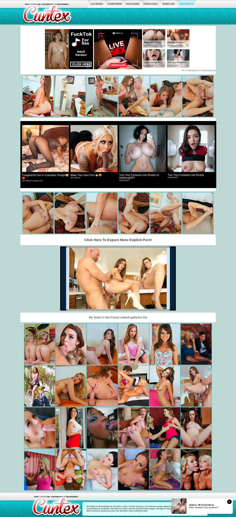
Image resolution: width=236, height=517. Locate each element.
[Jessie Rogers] (196, 344)
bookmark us (186, 4)
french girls (150, 4)
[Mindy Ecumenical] (102, 469)
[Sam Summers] (133, 428)
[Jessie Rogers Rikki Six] (196, 469)
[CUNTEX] (47, 12)
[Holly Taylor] (39, 469)
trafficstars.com (209, 70)
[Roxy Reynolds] (102, 428)
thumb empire (114, 4)
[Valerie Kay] (71, 428)
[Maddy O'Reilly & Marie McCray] (39, 386)
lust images (96, 4)
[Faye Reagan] (102, 344)
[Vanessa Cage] (133, 386)
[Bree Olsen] (39, 428)
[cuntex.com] (56, 504)
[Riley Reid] (164, 344)
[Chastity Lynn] (133, 344)
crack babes (133, 4)
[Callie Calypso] (102, 386)
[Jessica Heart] (71, 386)
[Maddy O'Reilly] (71, 469)
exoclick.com (192, 70)
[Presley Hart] (164, 386)
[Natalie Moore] (196, 428)
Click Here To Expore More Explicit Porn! (118, 240)
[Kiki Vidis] (71, 344)
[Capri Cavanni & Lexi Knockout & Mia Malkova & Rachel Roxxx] (39, 344)
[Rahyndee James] (133, 469)
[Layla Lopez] (164, 469)
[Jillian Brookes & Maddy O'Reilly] (196, 386)
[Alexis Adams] (164, 428)
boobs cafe (168, 4)
